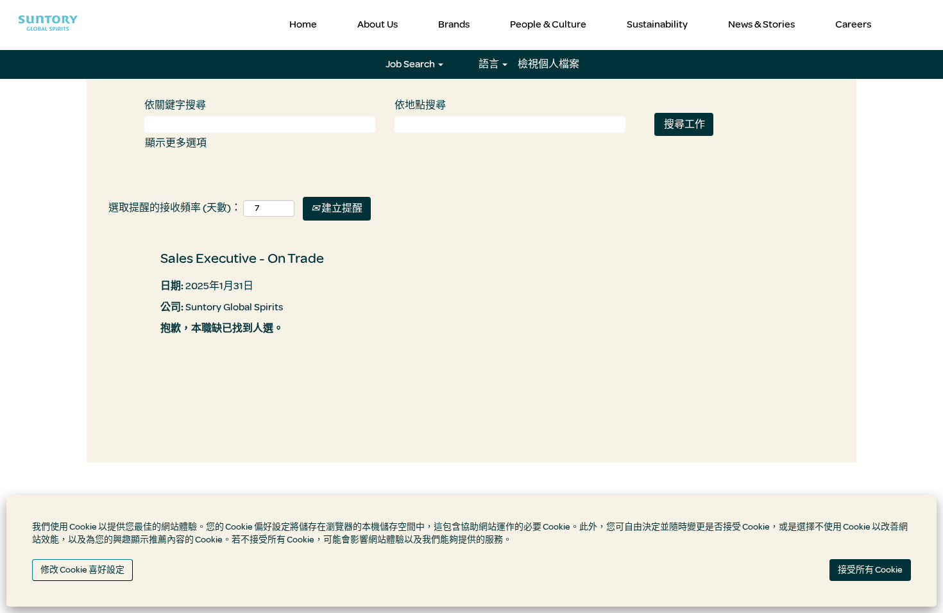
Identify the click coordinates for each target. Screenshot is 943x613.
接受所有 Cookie (870, 569)
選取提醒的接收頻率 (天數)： (174, 207)
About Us (377, 24)
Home (303, 24)
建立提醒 (340, 208)
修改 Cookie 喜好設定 (82, 569)
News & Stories (761, 24)
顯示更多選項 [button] (176, 143)
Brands (454, 24)
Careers (853, 24)
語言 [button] (490, 64)
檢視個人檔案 (548, 64)
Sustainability (657, 24)
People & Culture (548, 24)
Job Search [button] (411, 64)
